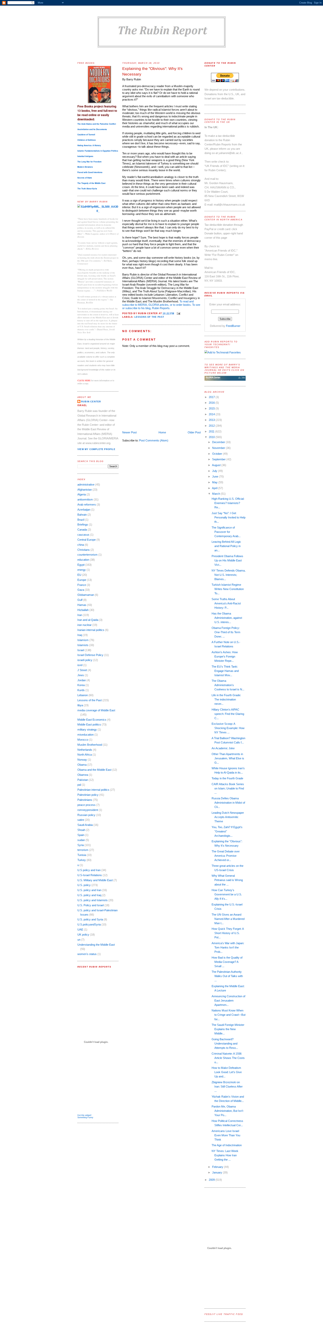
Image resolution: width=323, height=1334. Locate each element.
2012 (212, 425)
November (219, 447)
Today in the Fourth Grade (227, 778)
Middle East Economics (91, 719)
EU (79, 574)
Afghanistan (84, 489)
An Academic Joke (223, 748)
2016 (212, 402)
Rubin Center (91, 401)
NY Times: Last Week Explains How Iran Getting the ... (225, 1155)
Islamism (83, 640)
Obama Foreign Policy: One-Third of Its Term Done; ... (226, 632)
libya (80, 705)
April (215, 488)
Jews (80, 675)
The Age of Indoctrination (227, 1145)
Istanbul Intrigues (85, 156)
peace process (86, 804)
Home (162, 432)
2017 (212, 397)
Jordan (81, 680)
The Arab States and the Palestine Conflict (96, 124)
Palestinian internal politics (93, 789)
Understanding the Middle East (96, 944)
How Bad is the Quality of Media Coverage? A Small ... (227, 962)
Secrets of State (84, 177)
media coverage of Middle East (96, 710)
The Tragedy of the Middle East (91, 183)
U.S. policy (84, 885)
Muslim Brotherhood (89, 744)
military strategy (87, 729)
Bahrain (82, 514)
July (215, 470)
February (218, 1166)
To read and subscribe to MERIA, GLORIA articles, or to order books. (158, 303)
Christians (83, 549)
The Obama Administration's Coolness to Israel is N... (228, 685)
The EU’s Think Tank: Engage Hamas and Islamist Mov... (225, 671)
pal (79, 784)
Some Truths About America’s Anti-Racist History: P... (226, 603)
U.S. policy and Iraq (89, 895)
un (78, 939)
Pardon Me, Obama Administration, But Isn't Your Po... (227, 1111)
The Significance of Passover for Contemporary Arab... (226, 532)
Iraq (79, 635)
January (217, 1172)
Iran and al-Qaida (87, 619)
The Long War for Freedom (89, 161)
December (219, 442)
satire (80, 819)
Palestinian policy (88, 794)
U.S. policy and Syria (90, 919)
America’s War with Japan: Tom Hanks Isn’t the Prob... (228, 947)
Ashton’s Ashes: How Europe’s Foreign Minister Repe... (225, 656)
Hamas (81, 604)
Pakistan (82, 779)
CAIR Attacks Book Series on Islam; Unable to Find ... (228, 788)
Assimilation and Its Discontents (92, 129)
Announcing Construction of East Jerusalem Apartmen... (228, 1000)
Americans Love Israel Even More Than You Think (226, 1135)
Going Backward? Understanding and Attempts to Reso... (225, 1043)
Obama (82, 764)
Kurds (81, 690)
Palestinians (84, 799)
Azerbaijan (83, 509)
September (219, 459)
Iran (79, 615)
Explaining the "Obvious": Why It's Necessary (152, 71)
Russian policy (86, 815)
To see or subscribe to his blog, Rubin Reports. (161, 306)
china (80, 544)
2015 (212, 408)
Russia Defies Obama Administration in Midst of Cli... (228, 802)
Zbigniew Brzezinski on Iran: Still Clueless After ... (227, 1086)
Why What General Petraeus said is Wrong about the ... (227, 880)
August (216, 465)
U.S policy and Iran (89, 870)
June (215, 476)
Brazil (80, 519)
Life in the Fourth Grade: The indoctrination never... (226, 699)
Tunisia (81, 855)
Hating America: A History (89, 145)
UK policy (83, 934)
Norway (82, 759)
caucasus (83, 534)
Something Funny (85, 1117)
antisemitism (85, 499)
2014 (212, 414)
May (215, 482)
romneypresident (87, 809)
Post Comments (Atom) (153, 440)
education (83, 559)
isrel (79, 665)
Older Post (194, 432)
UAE (80, 929)
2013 (212, 419)
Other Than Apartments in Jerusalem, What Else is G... (228, 758)
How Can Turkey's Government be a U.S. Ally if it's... (227, 894)
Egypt (80, 564)
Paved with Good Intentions (89, 172)
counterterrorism (87, 554)
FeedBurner (233, 325)
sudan (81, 840)
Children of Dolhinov (86, 140)
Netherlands (84, 749)
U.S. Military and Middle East (95, 880)
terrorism (82, 849)
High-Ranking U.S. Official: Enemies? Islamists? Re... (228, 503)
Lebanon (82, 695)
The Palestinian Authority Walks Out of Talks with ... (227, 976)
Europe (81, 579)
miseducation (85, 734)
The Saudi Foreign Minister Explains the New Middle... (228, 1029)
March (216, 493)
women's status (87, 954)
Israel (80, 650)
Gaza (80, 589)
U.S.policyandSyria (89, 924)
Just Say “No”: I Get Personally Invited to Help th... (228, 517)
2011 (212, 431)
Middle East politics (89, 724)
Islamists (82, 645)
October (217, 453)
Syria (80, 845)
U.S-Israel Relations (89, 875)
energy (81, 569)
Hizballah (83, 609)
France (81, 584)
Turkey (81, 860)
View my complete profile (96, 449)
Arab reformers (86, 504)
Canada (82, 529)
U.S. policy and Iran (89, 890)
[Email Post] (178, 313)
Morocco (82, 739)
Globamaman (85, 594)
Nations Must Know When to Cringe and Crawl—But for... (228, 1015)
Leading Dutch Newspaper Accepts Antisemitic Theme (228, 817)
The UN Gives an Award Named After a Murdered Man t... (228, 919)
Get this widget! (84, 1115)
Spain (80, 835)
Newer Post (129, 432)
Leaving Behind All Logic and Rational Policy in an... (226, 546)
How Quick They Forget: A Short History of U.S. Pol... (228, 933)
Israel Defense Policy (90, 655)
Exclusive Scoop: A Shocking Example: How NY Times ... (228, 728)
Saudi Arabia (85, 824)
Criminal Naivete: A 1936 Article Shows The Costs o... (228, 1058)
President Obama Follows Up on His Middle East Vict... (227, 560)
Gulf (79, 599)
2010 (212, 437)
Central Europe (86, 539)
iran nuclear (84, 624)
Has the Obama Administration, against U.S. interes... (227, 618)
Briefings (82, 524)
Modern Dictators (85, 167)
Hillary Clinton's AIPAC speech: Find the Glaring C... (228, 714)
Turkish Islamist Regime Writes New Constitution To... (228, 589)
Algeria (81, 494)
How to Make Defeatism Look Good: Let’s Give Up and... (227, 1072)
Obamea (82, 774)
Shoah (81, 829)
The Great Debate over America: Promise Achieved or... (226, 856)
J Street (82, 670)
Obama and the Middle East (94, 769)
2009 (212, 1179)
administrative (85, 484)
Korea (81, 685)
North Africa (84, 754)
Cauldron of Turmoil (86, 134)
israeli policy (84, 660)
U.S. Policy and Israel (90, 905)
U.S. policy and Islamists (92, 900)
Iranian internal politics (90, 629)
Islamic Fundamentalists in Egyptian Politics (97, 151)
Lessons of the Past (89, 700)
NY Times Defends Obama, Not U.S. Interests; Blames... (228, 575)
